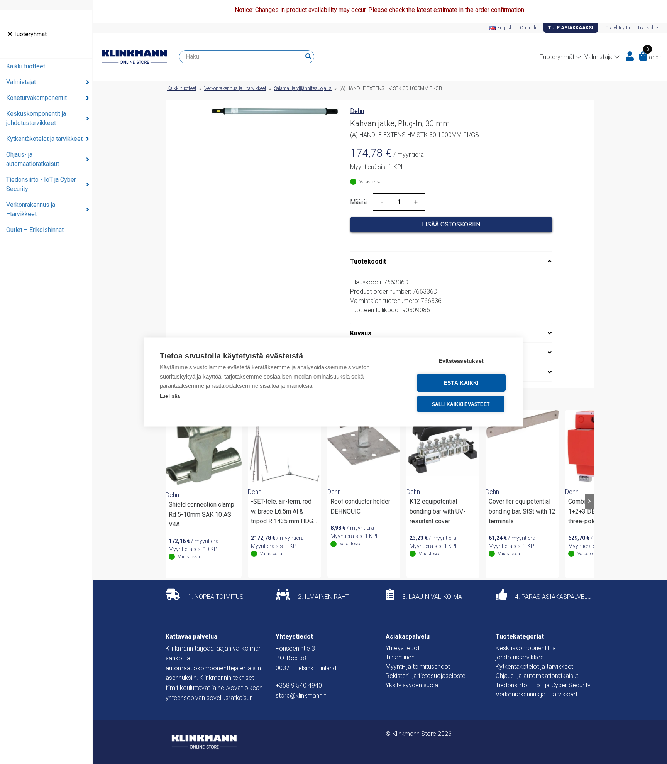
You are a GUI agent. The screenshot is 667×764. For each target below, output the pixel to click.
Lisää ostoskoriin (451, 224)
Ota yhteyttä (617, 27)
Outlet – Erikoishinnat (35, 229)
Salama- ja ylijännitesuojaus (303, 88)
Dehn (357, 111)
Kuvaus (360, 333)
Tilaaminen (400, 657)
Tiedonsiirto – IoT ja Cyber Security (543, 685)
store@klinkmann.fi (301, 695)
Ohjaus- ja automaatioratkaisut (32, 159)
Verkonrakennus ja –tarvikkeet (30, 209)
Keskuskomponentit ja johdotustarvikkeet (36, 118)
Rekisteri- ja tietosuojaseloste (426, 675)
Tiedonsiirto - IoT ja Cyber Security (41, 184)
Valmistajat (21, 82)
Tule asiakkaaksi (570, 27)
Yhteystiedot (403, 648)
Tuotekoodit (368, 261)
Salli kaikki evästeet (460, 404)
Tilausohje (647, 27)
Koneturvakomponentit (36, 97)
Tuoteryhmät (29, 34)
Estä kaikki (461, 383)
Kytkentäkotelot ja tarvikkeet (44, 138)
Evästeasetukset (461, 361)
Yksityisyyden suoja (412, 685)
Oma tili (528, 27)
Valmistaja (598, 57)
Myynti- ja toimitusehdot (418, 666)
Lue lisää (170, 396)
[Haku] (308, 57)
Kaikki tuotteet (25, 66)
